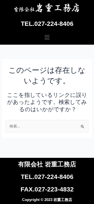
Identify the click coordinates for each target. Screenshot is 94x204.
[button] (47, 37)
